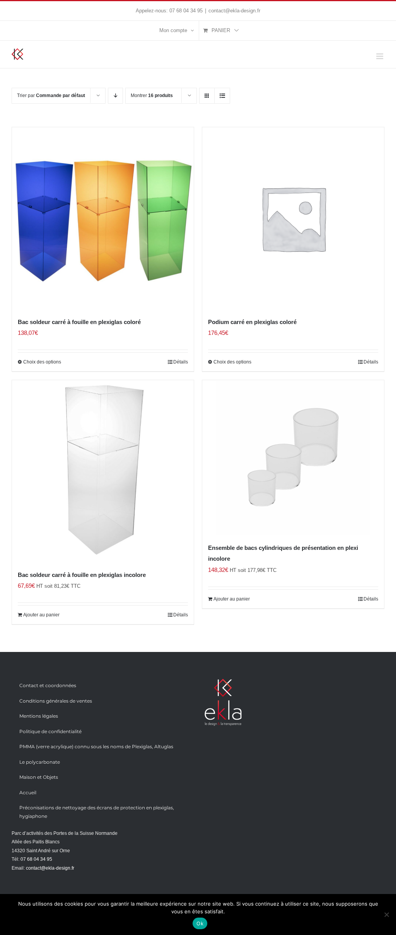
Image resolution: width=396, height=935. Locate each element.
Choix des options (42, 362)
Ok (199, 923)
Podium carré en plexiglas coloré (252, 322)
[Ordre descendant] (115, 96)
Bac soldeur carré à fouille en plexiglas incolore (82, 575)
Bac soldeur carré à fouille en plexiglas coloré (79, 322)
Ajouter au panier (41, 615)
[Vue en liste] (222, 95)
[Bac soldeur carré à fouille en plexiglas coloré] (103, 218)
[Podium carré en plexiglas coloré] (293, 218)
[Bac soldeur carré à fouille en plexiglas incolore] (103, 471)
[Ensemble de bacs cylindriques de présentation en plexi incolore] (293, 457)
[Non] (386, 914)
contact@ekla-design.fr (234, 11)
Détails (180, 362)
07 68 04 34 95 (186, 11)
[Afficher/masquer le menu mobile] (380, 56)
